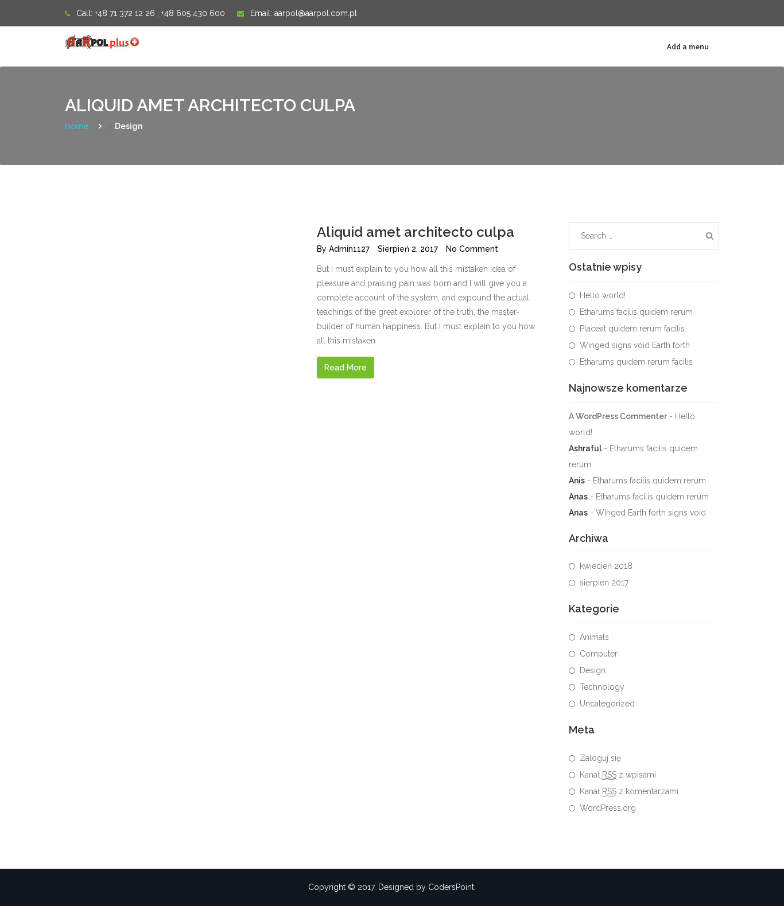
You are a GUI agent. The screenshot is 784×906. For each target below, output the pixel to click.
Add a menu (688, 46)
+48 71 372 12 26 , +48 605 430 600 (160, 13)
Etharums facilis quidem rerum (636, 312)
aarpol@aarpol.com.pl (315, 13)
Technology (602, 687)
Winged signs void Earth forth (635, 345)
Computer (599, 653)
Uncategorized (607, 703)
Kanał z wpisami (618, 774)
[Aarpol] (105, 40)
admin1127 (349, 248)
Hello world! (603, 295)
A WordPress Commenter (618, 416)
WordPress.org (608, 808)
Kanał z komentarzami (629, 791)
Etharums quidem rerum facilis (636, 361)
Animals (594, 637)
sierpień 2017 (604, 582)
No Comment (472, 248)
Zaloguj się (600, 758)
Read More (345, 367)
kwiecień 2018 (606, 566)
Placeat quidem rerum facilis (632, 328)
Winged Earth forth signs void (651, 512)
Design (593, 670)
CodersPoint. (452, 887)
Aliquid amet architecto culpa (415, 232)
